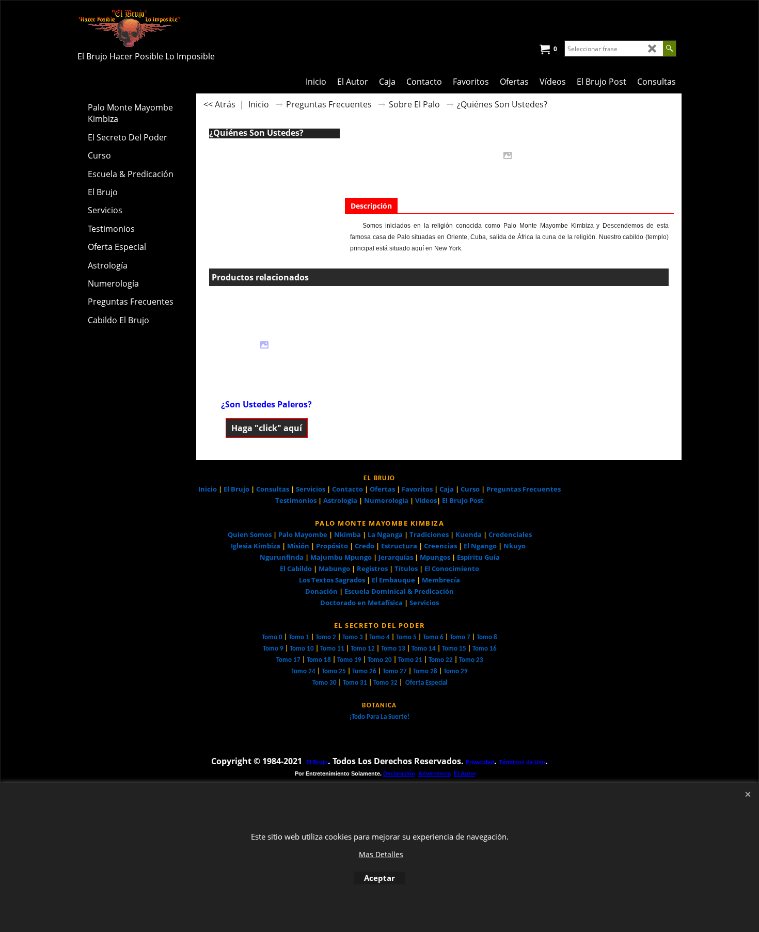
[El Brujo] (168, 28)
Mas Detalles (381, 854)
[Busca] (669, 48)
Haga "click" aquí (266, 428)
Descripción (371, 206)
